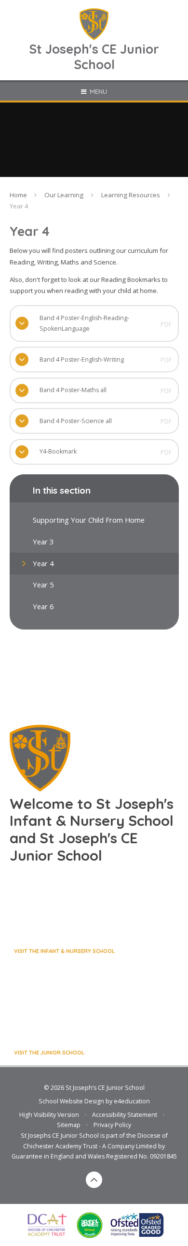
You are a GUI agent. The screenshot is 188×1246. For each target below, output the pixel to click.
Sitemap (69, 1125)
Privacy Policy (112, 1125)
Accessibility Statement (124, 1115)
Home (18, 195)
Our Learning (63, 195)
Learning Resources (130, 195)
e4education (132, 1101)
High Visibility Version (49, 1115)
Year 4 (19, 206)
